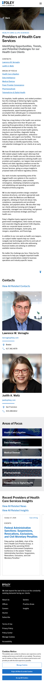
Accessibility (7, 641)
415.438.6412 (11, 411)
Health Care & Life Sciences (15, 33)
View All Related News (14, 506)
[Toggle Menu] (40, 3)
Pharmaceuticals (8, 89)
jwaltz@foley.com (8, 400)
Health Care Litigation (10, 74)
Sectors (26, 599)
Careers (5, 608)
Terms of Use (7, 624)
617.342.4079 (11, 348)
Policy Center (7, 633)
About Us (5, 599)
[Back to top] (40, 272)
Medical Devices (8, 81)
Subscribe (6, 617)
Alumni (5, 613)
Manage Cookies (22, 665)
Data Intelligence (8, 77)
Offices (5, 604)
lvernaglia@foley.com (10, 338)
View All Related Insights (15, 510)
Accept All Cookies (22, 678)
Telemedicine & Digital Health (13, 92)
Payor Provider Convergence (13, 85)
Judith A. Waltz (8, 66)
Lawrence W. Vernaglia (11, 62)
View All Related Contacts (16, 286)
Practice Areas (28, 604)
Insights (26, 608)
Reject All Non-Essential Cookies (21, 671)
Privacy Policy (7, 628)
